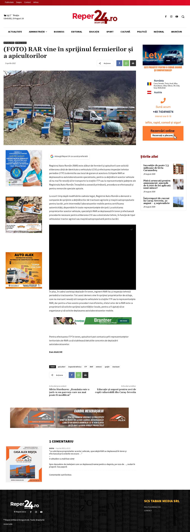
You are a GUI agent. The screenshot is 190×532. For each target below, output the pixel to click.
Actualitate (9, 43)
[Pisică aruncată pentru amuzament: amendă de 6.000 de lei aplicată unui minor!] (178, 184)
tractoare (115, 367)
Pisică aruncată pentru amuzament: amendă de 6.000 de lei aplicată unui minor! (157, 184)
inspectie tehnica (74, 367)
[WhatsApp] (126, 63)
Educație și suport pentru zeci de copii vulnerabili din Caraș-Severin (115, 391)
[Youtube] (177, 17)
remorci (99, 367)
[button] (182, 16)
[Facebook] (166, 17)
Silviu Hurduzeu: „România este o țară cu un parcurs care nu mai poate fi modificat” (69, 392)
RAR (91, 367)
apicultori (61, 367)
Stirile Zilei (21, 43)
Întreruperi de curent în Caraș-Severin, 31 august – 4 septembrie (156, 201)
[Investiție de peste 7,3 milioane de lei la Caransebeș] (178, 169)
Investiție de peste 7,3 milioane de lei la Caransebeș (156, 168)
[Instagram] (171, 17)
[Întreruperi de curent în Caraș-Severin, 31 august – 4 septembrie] (178, 202)
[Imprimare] (133, 63)
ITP (85, 367)
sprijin (107, 367)
